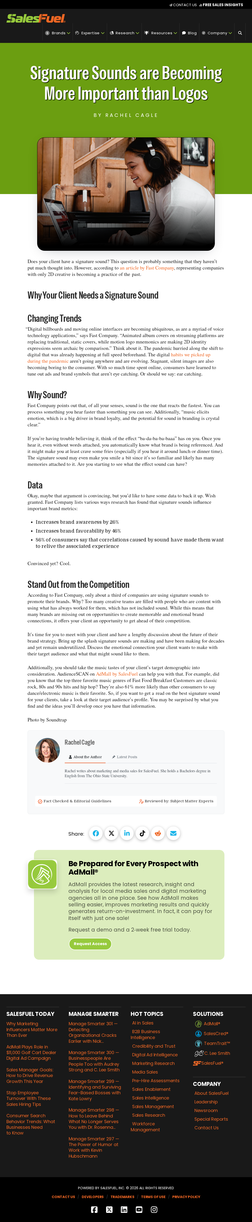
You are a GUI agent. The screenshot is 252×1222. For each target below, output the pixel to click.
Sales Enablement (151, 1089)
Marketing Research (153, 1063)
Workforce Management (145, 1127)
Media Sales (145, 1072)
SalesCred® (216, 1034)
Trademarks (122, 1196)
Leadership (206, 1102)
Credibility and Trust (153, 1046)
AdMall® (212, 1024)
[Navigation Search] (240, 31)
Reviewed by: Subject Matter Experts (179, 801)
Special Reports (211, 1119)
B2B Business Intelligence (145, 1035)
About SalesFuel (211, 1093)
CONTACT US (185, 4)
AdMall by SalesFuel (117, 673)
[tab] (85, 757)
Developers (93, 1196)
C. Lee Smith (217, 1053)
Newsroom (206, 1111)
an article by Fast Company (147, 267)
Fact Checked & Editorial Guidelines (78, 801)
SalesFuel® (212, 1063)
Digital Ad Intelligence (155, 1055)
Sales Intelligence (150, 1098)
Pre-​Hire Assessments (155, 1081)
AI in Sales (142, 1023)
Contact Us (206, 1128)
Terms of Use (153, 1196)
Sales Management (153, 1107)
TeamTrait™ (217, 1043)
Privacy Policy (186, 1196)
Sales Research (148, 1115)
